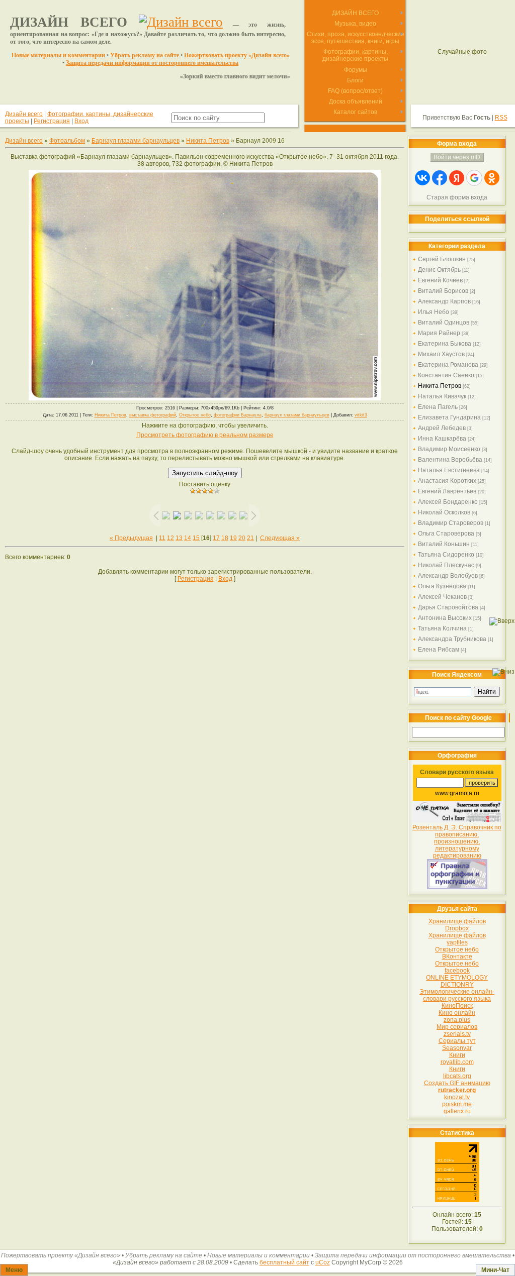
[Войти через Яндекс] (456, 177)
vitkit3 (361, 414)
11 (162, 538)
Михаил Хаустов (441, 354)
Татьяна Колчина (442, 628)
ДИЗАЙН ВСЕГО (68, 22)
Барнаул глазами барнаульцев (136, 140)
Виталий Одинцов (443, 322)
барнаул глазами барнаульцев (297, 414)
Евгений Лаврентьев (447, 491)
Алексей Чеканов (442, 596)
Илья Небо (433, 311)
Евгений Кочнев (440, 280)
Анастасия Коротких (447, 480)
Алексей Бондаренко (448, 501)
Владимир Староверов (450, 522)
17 (216, 538)
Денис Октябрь (439, 269)
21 (250, 538)
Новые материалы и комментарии (58, 55)
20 (241, 538)
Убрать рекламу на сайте (144, 55)
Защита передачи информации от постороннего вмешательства (152, 62)
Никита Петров (207, 140)
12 (170, 538)
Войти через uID (457, 157)
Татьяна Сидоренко (446, 554)
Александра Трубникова (452, 639)
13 (179, 538)
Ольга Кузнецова (442, 586)
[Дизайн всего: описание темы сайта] (181, 22)
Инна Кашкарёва (442, 438)
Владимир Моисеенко (449, 449)
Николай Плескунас (446, 565)
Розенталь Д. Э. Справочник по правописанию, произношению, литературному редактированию (456, 841)
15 (196, 538)
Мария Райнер (439, 333)
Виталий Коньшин (444, 544)
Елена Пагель (438, 406)
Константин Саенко (446, 375)
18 (224, 538)
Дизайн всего (24, 114)
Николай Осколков (444, 512)
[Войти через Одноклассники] (491, 177)
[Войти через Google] (474, 178)
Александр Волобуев (448, 575)
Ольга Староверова (446, 533)
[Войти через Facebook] (439, 177)
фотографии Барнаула (238, 414)
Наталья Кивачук (442, 396)
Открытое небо (195, 414)
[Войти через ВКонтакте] (422, 177)
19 (233, 538)
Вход (81, 121)
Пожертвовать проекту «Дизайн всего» (237, 55)
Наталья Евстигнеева (449, 470)
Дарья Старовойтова (448, 607)
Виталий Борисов (443, 290)
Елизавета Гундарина (449, 417)
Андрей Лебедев (442, 428)
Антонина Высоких (445, 617)
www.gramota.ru (457, 793)
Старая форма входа (456, 197)
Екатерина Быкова (444, 343)
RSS (501, 117)
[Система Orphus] (457, 820)
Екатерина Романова (448, 364)
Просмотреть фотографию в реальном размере (205, 435)
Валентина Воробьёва (450, 459)
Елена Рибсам (438, 649)
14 (187, 538)
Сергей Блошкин (442, 259)
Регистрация (52, 121)
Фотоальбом (67, 140)
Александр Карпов (444, 301)
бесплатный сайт (284, 1262)
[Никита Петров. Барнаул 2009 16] (205, 398)
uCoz (322, 1262)
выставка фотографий (152, 414)
